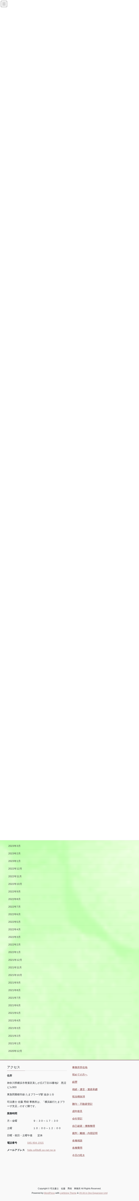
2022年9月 (14, 891)
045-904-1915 (35, 1142)
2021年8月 (14, 990)
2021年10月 (15, 975)
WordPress (49, 1193)
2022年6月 (14, 914)
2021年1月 (14, 1043)
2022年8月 (14, 899)
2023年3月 (14, 845)
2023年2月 (14, 853)
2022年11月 (15, 876)
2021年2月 (14, 1035)
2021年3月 (14, 1028)
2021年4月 (14, 1020)
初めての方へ (79, 1074)
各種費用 (77, 1147)
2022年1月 (14, 952)
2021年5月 (14, 1012)
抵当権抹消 (78, 1096)
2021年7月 (14, 997)
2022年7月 (14, 906)
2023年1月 (14, 861)
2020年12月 (15, 1050)
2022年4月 (14, 929)
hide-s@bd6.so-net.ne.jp (41, 1150)
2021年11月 (15, 967)
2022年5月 (14, 921)
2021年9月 (14, 982)
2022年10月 (15, 883)
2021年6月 (14, 1005)
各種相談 (77, 1140)
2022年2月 (14, 944)
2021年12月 (15, 959)
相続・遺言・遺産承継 (85, 1089)
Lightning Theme (68, 1193)
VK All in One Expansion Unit (93, 1193)
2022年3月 (14, 937)
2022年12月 (15, 868)
